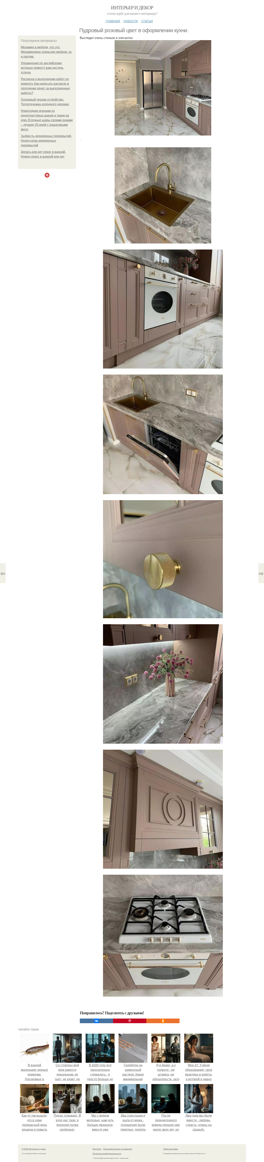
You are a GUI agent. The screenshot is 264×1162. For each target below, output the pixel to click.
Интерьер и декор (132, 7)
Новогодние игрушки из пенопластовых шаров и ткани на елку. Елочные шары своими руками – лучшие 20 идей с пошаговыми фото (47, 120)
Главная (113, 20)
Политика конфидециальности (107, 1153)
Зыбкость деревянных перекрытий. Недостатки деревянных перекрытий (46, 140)
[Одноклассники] (163, 1021)
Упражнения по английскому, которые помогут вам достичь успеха (42, 67)
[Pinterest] (129, 1021)
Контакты (97, 1148)
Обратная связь (170, 1148)
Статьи (147, 20)
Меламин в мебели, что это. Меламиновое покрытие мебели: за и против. (46, 52)
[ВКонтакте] (96, 1021)
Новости (130, 20)
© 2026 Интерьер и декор (34, 1148)
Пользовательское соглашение (117, 1148)
